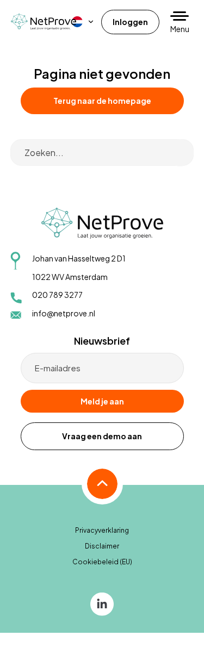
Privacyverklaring (102, 530)
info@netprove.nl (63, 313)
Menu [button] (179, 29)
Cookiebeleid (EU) (102, 562)
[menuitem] (83, 21)
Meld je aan (102, 401)
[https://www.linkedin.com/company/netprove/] (102, 603)
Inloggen (130, 22)
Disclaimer (102, 546)
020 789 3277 (57, 295)
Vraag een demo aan (102, 436)
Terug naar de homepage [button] (102, 100)
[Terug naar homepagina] (43, 21)
